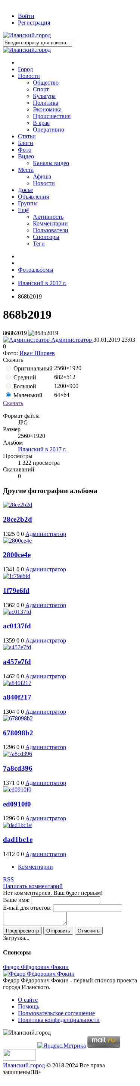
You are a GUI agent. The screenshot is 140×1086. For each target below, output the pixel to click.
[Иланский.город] (27, 35)
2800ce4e (17, 555)
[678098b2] (18, 718)
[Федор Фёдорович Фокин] (39, 973)
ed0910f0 (17, 804)
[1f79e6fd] (16, 576)
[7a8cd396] (17, 754)
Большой (24, 386)
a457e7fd (17, 662)
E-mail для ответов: (27, 908)
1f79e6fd (16, 590)
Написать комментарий (33, 886)
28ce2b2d (17, 519)
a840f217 (17, 697)
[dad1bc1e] (17, 825)
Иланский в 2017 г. (42, 449)
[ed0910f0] (17, 789)
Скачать (13, 403)
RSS (8, 879)
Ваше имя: (16, 900)
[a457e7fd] (17, 647)
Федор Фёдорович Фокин (36, 967)
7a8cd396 (17, 768)
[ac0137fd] (17, 612)
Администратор (71, 340)
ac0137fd (17, 626)
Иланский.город (24, 1065)
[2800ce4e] (17, 540)
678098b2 (18, 733)
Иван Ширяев (37, 353)
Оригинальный (32, 368)
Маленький (27, 395)
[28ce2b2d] (17, 505)
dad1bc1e (17, 839)
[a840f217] (17, 683)
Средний (24, 377)
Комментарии (35, 867)
